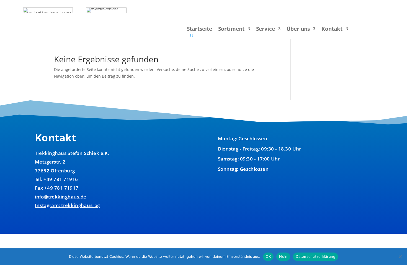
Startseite (199, 29)
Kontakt (331, 29)
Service (265, 29)
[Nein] (400, 256)
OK (268, 256)
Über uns (298, 29)
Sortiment (231, 29)
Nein (283, 256)
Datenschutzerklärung (315, 256)
